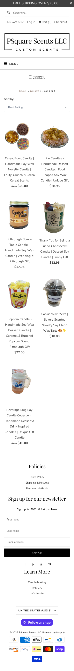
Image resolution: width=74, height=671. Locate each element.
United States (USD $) (35, 610)
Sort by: (9, 99)
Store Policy (37, 477)
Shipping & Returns (37, 483)
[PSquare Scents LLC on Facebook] (25, 564)
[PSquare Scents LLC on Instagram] (41, 564)
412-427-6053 (15, 22)
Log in (31, 22)
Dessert (37, 77)
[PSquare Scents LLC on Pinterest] (33, 564)
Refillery (37, 588)
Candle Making (37, 582)
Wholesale (37, 593)
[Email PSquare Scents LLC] (49, 564)
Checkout (60, 22)
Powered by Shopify (53, 632)
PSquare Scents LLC (30, 632)
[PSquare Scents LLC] (37, 43)
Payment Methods (37, 488)
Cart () (46, 22)
